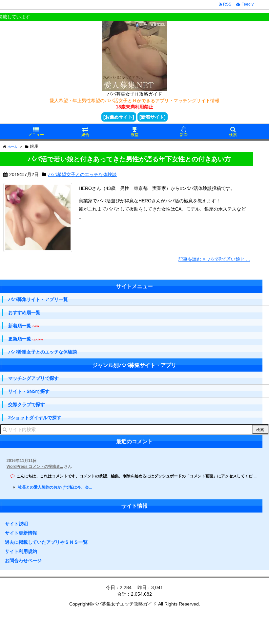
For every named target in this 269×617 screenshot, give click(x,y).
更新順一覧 (25, 338)
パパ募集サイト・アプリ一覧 (38, 299)
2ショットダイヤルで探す (34, 417)
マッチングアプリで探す (33, 378)
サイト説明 (16, 523)
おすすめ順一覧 (24, 312)
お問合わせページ (23, 560)
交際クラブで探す (26, 404)
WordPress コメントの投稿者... (35, 466)
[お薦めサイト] (118, 117)
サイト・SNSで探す (29, 391)
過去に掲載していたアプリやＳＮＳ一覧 (46, 542)
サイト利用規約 (21, 551)
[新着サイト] (152, 117)
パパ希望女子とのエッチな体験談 (82, 174)
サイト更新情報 (21, 533)
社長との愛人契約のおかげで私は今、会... (55, 487)
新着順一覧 (23, 325)
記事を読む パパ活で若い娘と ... (214, 259)
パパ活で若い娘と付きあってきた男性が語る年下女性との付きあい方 (129, 159)
